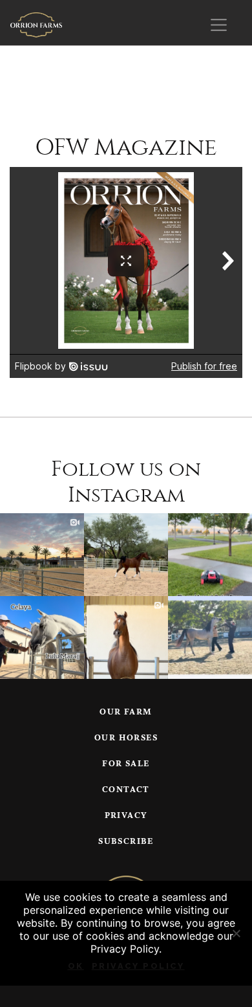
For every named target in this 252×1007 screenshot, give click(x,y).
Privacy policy (138, 966)
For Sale (125, 763)
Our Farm (126, 712)
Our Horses (126, 738)
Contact (126, 789)
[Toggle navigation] (219, 25)
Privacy (126, 815)
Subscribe (126, 841)
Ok (76, 966)
